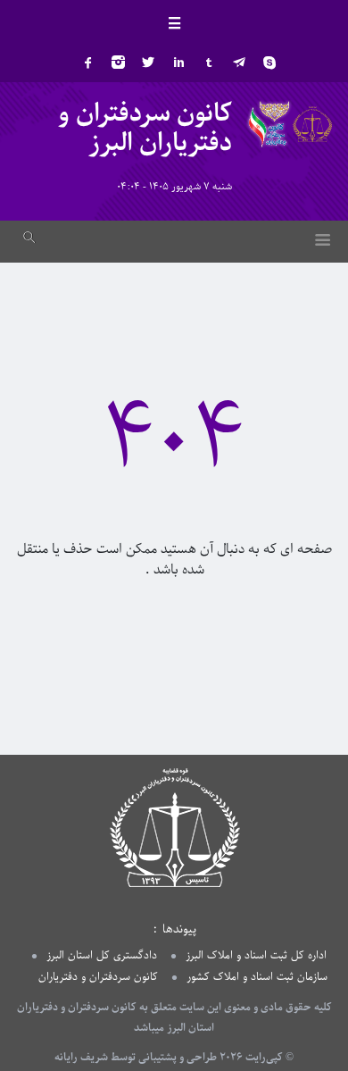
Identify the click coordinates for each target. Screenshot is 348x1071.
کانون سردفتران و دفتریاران (98, 977)
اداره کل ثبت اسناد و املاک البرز (256, 956)
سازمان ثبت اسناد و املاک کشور (256, 977)
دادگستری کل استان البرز (101, 956)
